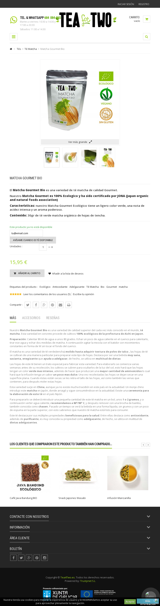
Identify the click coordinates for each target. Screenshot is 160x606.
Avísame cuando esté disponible (33, 240)
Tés (19, 49)
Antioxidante (60, 286)
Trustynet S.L (87, 581)
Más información (148, 601)
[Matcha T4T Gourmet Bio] (52, 166)
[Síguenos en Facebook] (13, 558)
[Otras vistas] (41, 154)
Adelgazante (76, 286)
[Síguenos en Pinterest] (37, 558)
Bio (102, 286)
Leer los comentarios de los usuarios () (46, 294)
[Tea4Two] (85, 27)
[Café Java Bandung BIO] (30, 492)
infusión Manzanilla (119, 498)
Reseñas (53, 318)
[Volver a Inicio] (11, 49)
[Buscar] (146, 36)
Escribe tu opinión (83, 294)
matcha (123, 286)
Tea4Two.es (67, 577)
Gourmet (111, 286)
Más (13, 318)
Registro (144, 4)
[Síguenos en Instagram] (44, 558)
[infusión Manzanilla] (127, 492)
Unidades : (16, 246)
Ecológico (45, 286)
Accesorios (31, 318)
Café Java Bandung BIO (23, 498)
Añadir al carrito (29, 273)
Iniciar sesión (126, 4)
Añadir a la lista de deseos (68, 273)
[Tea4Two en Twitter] (21, 558)
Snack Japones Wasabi (72, 498)
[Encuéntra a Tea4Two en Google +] (29, 558)
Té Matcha (31, 49)
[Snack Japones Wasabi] (79, 492)
